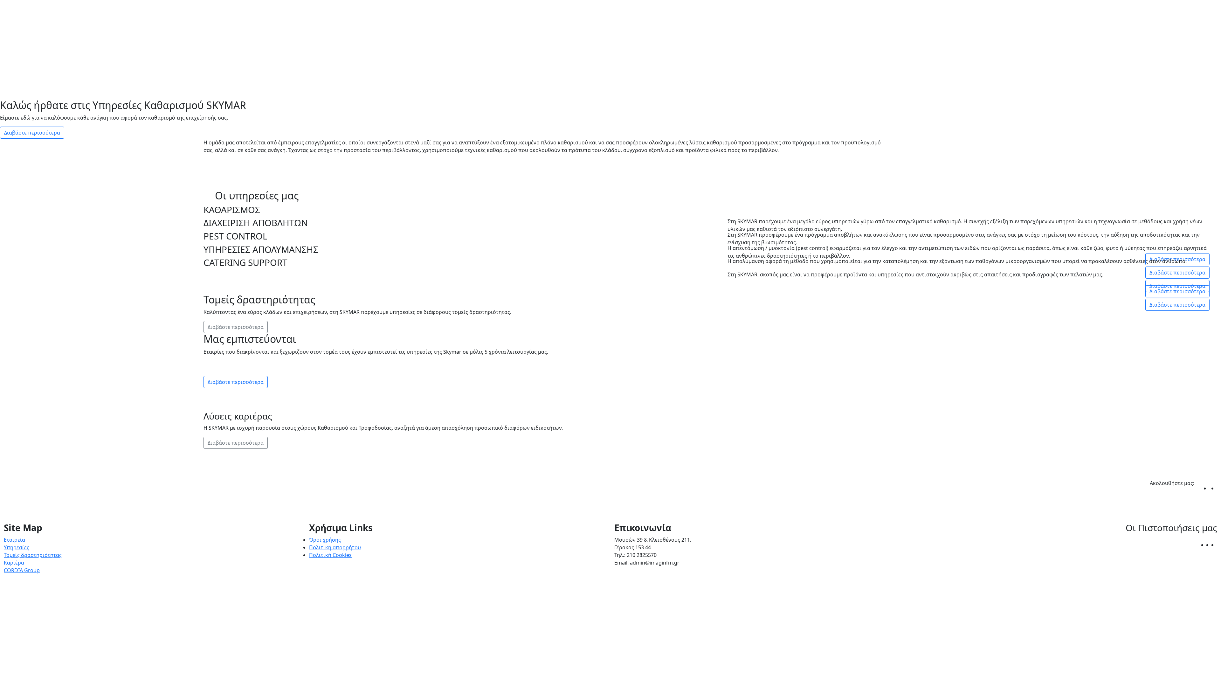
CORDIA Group (22, 570)
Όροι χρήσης (325, 539)
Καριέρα (14, 562)
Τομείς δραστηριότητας (33, 555)
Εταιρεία (14, 539)
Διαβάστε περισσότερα (32, 132)
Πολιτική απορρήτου (335, 547)
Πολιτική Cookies (330, 555)
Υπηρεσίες (16, 547)
